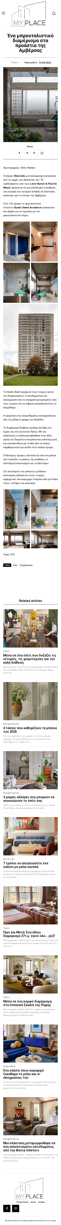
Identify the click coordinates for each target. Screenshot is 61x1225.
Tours (14, 62)
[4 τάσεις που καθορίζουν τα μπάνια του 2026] (30, 701)
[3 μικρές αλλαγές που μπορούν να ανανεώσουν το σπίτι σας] (30, 770)
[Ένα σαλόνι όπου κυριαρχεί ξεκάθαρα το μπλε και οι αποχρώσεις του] (30, 1043)
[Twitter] (27, 153)
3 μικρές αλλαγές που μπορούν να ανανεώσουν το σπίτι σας (28, 799)
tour (15, 565)
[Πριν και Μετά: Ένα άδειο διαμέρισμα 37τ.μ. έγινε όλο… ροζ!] (30, 905)
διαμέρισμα (26, 565)
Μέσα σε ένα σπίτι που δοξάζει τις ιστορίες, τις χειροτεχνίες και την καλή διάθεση (29, 658)
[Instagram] (15, 1208)
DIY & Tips (8, 859)
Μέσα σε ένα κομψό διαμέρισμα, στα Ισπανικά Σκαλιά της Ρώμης (27, 1003)
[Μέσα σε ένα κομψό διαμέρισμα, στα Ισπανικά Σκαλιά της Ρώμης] (30, 974)
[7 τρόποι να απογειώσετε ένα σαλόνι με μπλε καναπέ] (30, 836)
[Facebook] (19, 153)
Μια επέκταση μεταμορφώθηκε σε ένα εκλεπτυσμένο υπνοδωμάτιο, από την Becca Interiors (29, 1146)
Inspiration (9, 1066)
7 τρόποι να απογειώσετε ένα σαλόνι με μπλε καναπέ (25, 865)
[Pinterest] (34, 153)
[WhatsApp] (42, 153)
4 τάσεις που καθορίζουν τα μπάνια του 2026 (30, 730)
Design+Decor (11, 724)
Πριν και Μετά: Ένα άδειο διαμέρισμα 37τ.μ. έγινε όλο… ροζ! (29, 934)
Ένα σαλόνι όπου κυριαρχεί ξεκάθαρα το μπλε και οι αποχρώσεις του (23, 1074)
